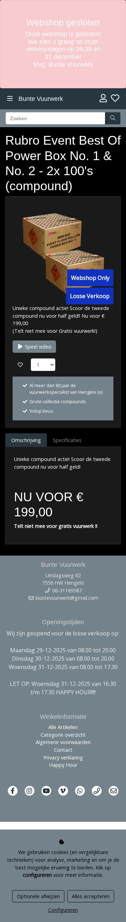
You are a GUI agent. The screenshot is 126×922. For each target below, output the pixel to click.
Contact (63, 749)
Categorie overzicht (63, 734)
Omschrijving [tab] (26, 440)
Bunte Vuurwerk (41, 98)
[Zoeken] (112, 118)
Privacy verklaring (63, 757)
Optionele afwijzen (38, 896)
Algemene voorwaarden (63, 742)
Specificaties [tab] (67, 440)
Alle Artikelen (63, 727)
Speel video (37, 346)
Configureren (63, 910)
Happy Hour (63, 765)
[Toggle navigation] (10, 99)
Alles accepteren (91, 896)
